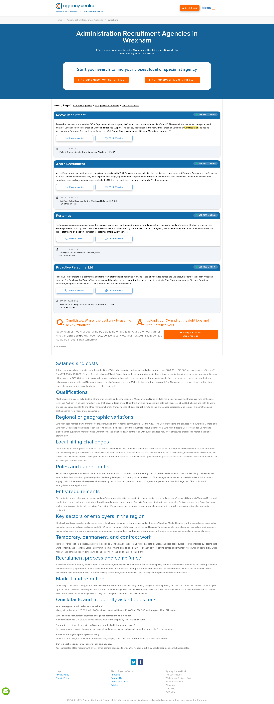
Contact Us (116, 678)
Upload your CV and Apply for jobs (190, 334)
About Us (115, 675)
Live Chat (5, 691)
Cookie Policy (62, 678)
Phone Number (76, 138)
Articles (114, 685)
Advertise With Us (120, 681)
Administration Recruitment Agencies (85, 20)
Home (59, 20)
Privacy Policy (62, 675)
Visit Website (116, 138)
